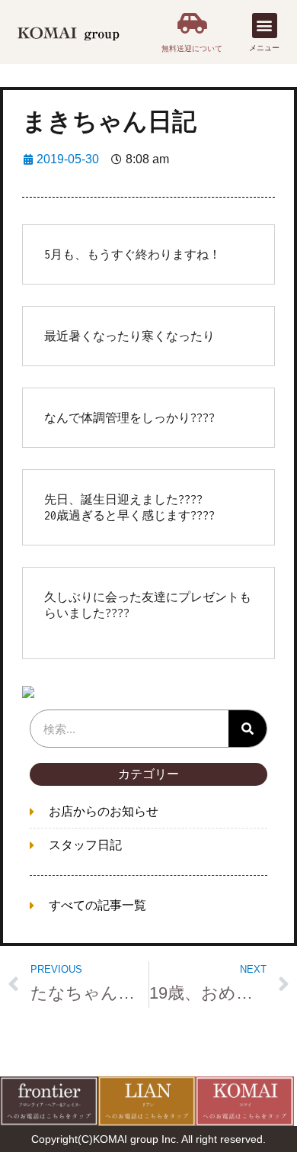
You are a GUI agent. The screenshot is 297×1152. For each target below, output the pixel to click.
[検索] (247, 728)
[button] (264, 25)
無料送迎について (191, 48)
